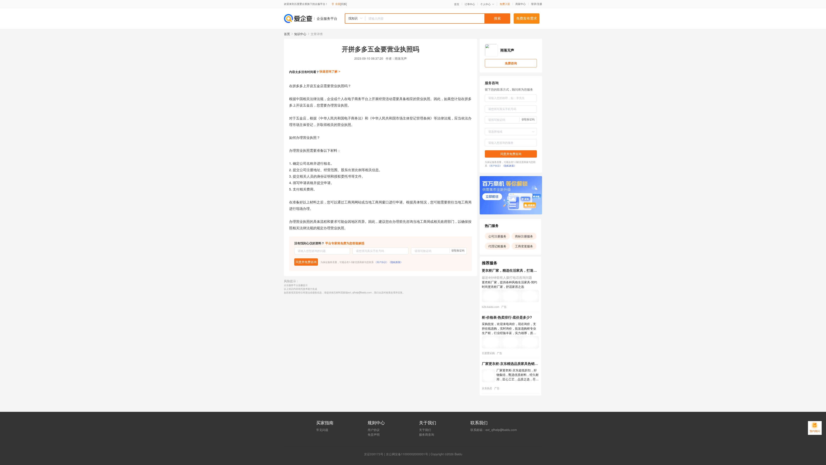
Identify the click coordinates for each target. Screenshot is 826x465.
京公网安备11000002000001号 (407, 454)
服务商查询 (426, 434)
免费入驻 (505, 4)
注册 (539, 4)
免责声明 (374, 434)
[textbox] (437, 18)
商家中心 (520, 4)
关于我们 (425, 430)
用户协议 (374, 430)
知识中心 (300, 33)
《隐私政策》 (395, 262)
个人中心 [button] (485, 4)
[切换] (343, 4)
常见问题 (322, 430)
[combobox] (427, 18)
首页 (456, 4)
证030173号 (375, 454)
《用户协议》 (381, 262)
